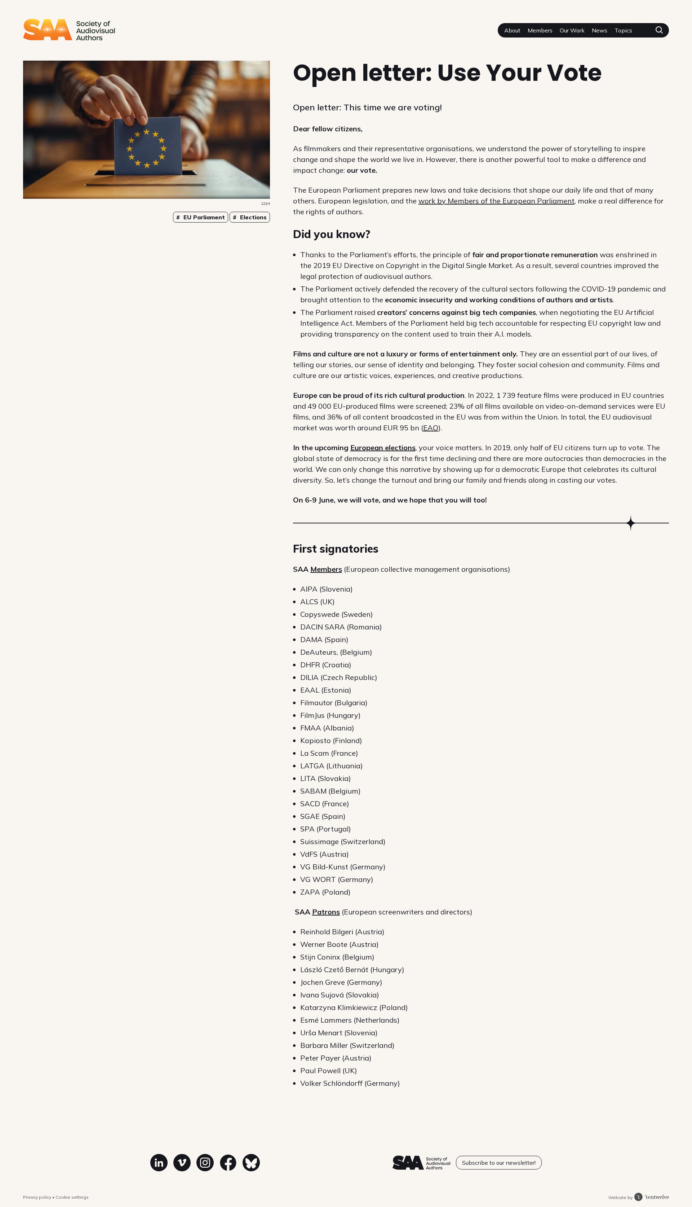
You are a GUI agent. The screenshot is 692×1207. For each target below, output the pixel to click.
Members (540, 30)
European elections (383, 447)
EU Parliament (203, 217)
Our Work (572, 30)
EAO (430, 427)
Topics (623, 30)
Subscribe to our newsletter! (499, 1162)
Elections (252, 217)
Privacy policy (37, 1197)
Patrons (326, 911)
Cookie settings (72, 1197)
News (599, 30)
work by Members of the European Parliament (496, 200)
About (512, 30)
